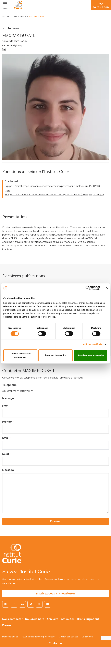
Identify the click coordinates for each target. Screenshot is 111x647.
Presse (6, 625)
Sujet (6, 453)
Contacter (55, 643)
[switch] (42, 333)
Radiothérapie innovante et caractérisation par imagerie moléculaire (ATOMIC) (57, 186)
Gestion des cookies (68, 637)
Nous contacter (12, 619)
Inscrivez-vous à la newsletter (55, 593)
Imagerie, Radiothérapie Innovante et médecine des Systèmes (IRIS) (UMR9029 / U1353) (54, 194)
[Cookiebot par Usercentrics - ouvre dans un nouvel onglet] (87, 288)
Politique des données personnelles (39, 637)
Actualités (67, 619)
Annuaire (13, 28)
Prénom (8, 421)
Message (8, 469)
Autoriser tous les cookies (90, 355)
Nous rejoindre (34, 619)
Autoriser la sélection (55, 355)
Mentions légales (10, 637)
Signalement (87, 637)
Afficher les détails (92, 344)
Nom (6, 405)
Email (6, 437)
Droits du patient (88, 619)
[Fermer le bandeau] (107, 288)
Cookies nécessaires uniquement (20, 355)
